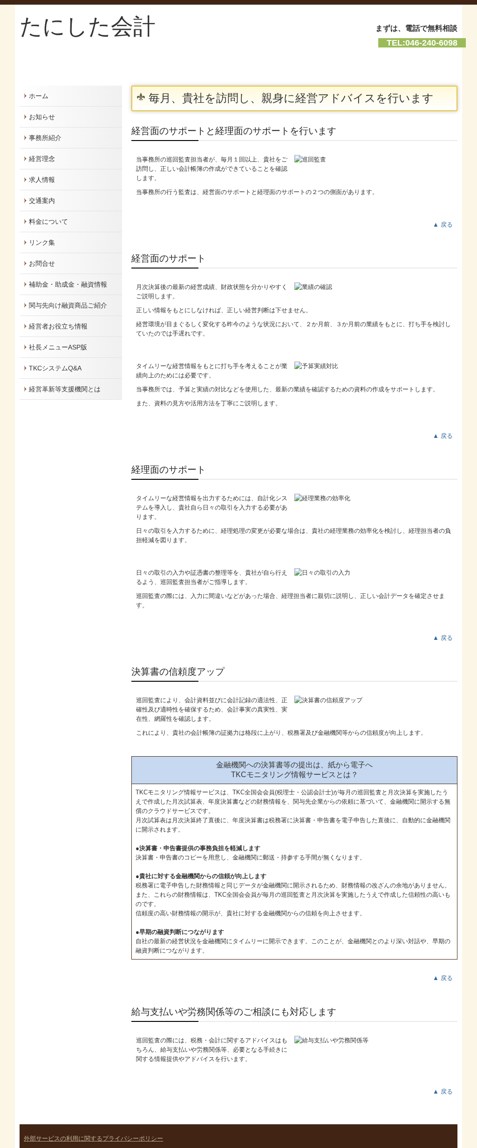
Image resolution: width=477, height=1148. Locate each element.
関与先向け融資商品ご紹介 (68, 305)
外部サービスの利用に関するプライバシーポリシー (93, 1138)
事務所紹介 (45, 137)
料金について (48, 221)
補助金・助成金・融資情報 (68, 284)
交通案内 (42, 200)
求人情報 (42, 179)
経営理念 (42, 158)
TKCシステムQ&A (55, 368)
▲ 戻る (443, 224)
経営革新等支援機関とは (65, 389)
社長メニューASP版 (58, 347)
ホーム (38, 96)
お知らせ (42, 117)
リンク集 (42, 242)
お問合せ (42, 263)
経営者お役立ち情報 (58, 326)
